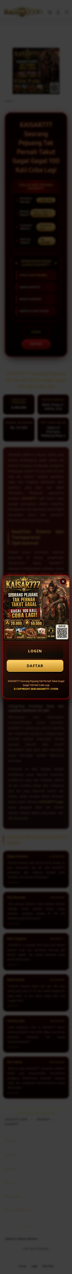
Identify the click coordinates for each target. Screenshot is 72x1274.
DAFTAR (35, 665)
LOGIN (35, 650)
